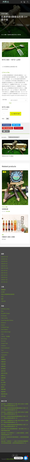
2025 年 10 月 (4, 257)
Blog (2, 311)
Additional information (14, 137)
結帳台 (2, 380)
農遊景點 (3, 391)
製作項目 (5, 99)
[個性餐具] (15, 43)
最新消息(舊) (4, 373)
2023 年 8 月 (4, 261)
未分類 (2, 292)
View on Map (6, 72)
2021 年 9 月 (4, 270)
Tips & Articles (4, 352)
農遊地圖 (3, 389)
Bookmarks (4, 316)
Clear (10, 103)
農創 (7, 118)
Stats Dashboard (5, 348)
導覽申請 (3, 362)
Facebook (7, 125)
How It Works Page (5, 332)
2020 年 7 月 (4, 280)
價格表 (2, 357)
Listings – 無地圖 (5, 336)
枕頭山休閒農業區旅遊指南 (7, 294)
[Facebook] (13, 455)
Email (7, 131)
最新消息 (3, 371)
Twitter (17, 125)
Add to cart (16, 114)
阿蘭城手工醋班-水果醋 (8, 237)
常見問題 (3, 364)
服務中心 (3, 375)
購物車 (2, 387)
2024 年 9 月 (4, 259)
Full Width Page (5, 327)
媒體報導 (3, 290)
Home (2, 34)
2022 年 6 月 (4, 263)
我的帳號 (3, 368)
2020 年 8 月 (4, 277)
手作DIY (3, 14)
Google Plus (9, 128)
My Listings (4, 339)
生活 (2, 296)
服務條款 (3, 378)
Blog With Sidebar (5, 313)
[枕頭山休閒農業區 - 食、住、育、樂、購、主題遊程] (6, 2)
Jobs (2, 334)
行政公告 (3, 301)
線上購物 (3, 382)
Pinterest (19, 128)
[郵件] (16, 455)
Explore (3, 325)
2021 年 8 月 (4, 273)
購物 (6, 14)
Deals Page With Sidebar (7, 320)
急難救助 (3, 366)
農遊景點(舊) (4, 394)
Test (2, 350)
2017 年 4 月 (4, 282)
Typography (4, 355)
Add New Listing (5, 309)
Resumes (3, 341)
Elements (3, 323)
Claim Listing (4, 318)
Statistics (3, 345)
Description (4, 137)
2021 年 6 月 (4, 275)
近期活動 (3, 396)
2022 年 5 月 (4, 266)
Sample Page (4, 343)
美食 (2, 299)
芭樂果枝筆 (5, 209)
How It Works (4, 329)
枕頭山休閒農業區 (10, 459)
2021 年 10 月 (4, 268)
